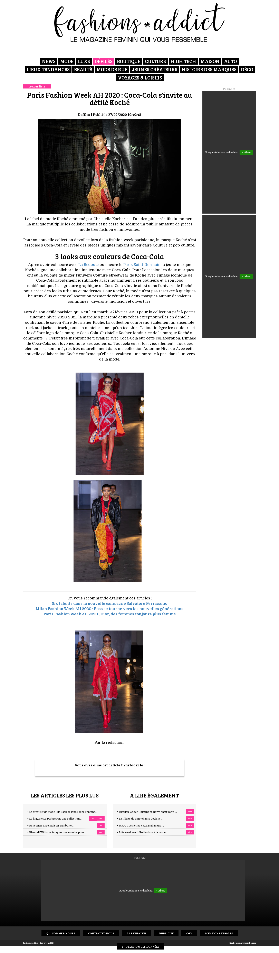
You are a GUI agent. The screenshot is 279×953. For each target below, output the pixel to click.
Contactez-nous (101, 933)
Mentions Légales (219, 933)
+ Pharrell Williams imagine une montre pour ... (57, 832)
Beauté (83, 69)
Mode (67, 61)
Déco (247, 69)
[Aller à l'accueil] (139, 22)
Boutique (129, 61)
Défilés (104, 61)
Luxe (84, 61)
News (49, 61)
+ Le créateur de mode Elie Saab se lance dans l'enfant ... (62, 812)
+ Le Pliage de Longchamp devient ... (140, 818)
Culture (155, 61)
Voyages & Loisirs (140, 77)
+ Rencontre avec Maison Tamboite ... (50, 825)
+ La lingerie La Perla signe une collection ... (54, 818)
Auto (230, 61)
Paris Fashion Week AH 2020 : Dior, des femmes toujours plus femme (110, 614)
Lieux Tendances (48, 69)
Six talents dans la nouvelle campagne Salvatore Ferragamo (109, 603)
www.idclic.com (248, 942)
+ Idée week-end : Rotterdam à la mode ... (142, 832)
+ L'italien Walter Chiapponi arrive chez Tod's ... (147, 812)
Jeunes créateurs (154, 69)
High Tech (183, 61)
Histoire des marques (209, 69)
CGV (189, 933)
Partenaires (136, 933)
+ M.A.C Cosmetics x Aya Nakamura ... (140, 825)
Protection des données (140, 947)
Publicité (166, 933)
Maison (210, 61)
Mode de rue (112, 69)
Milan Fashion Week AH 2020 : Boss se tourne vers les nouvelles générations (109, 609)
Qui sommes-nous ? (60, 933)
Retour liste (37, 86)
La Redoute (88, 265)
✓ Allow (246, 152)
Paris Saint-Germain (142, 265)
